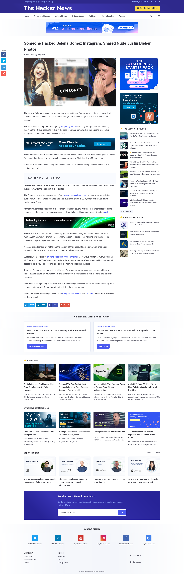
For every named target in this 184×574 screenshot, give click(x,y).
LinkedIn (90, 294)
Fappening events (69, 126)
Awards (122, 16)
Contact (26, 563)
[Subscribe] (122, 512)
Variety (107, 212)
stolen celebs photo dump (75, 195)
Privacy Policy (63, 563)
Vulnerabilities (61, 16)
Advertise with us (30, 559)
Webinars (92, 16)
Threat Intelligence (42, 16)
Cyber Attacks (78, 16)
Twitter (78, 294)
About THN (28, 556)
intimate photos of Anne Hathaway (62, 257)
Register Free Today (37, 346)
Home (26, 16)
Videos (149, 453)
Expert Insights (108, 16)
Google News (68, 294)
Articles (157, 453)
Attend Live (103, 346)
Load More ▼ (126, 211)
